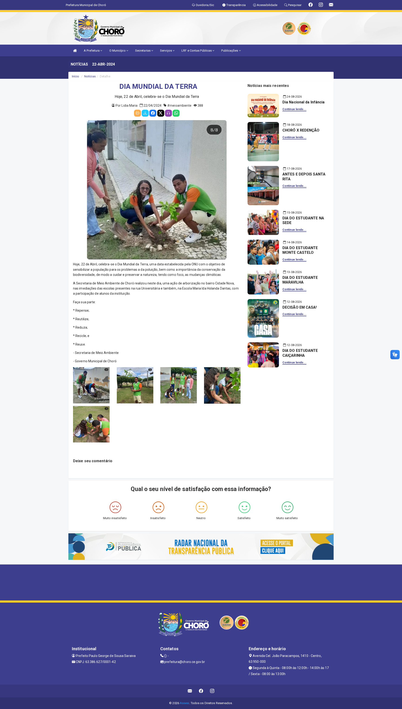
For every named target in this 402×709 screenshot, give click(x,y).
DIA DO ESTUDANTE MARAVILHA (300, 280)
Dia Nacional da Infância (303, 102)
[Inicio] (75, 50)
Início (75, 76)
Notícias (90, 76)
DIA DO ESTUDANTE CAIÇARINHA (300, 353)
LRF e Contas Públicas (196, 50)
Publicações (230, 50)
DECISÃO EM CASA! (299, 307)
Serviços (166, 50)
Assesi (184, 703)
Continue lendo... (294, 109)
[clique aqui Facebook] (201, 691)
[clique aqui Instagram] (212, 691)
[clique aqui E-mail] (190, 691)
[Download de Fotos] (145, 113)
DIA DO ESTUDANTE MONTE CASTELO (300, 250)
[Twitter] (160, 113)
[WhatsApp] (176, 113)
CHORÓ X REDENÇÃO (301, 130)
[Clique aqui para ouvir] (168, 113)
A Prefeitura (92, 50)
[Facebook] (152, 113)
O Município (117, 50)
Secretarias (143, 50)
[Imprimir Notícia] (137, 113)
